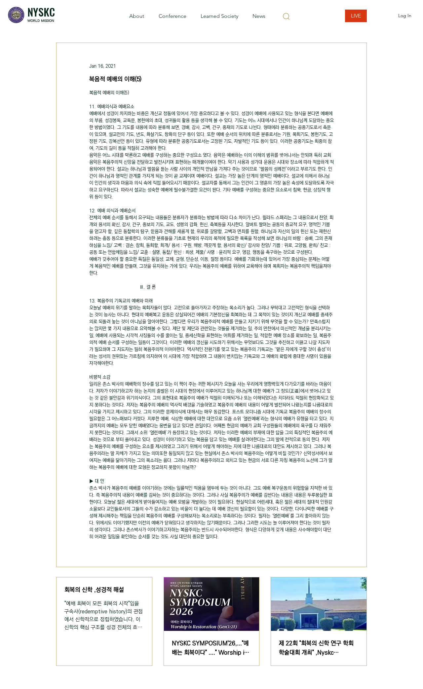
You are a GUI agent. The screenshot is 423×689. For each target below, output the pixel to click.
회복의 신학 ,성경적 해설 (94, 590)
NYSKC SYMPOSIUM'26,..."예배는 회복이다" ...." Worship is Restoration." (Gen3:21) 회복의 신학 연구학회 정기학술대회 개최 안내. (210, 648)
